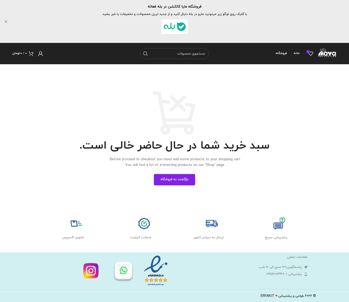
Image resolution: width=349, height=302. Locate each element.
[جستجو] (145, 53)
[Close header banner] (6, 21)
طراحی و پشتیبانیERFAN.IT (282, 296)
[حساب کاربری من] (40, 53)
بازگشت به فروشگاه (174, 179)
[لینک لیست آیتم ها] (242, 274)
